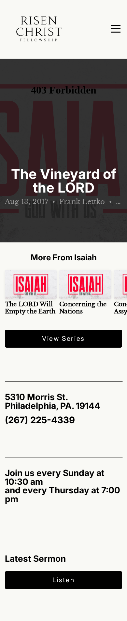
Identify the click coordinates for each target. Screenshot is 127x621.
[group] (31, 295)
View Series (63, 338)
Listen (63, 580)
